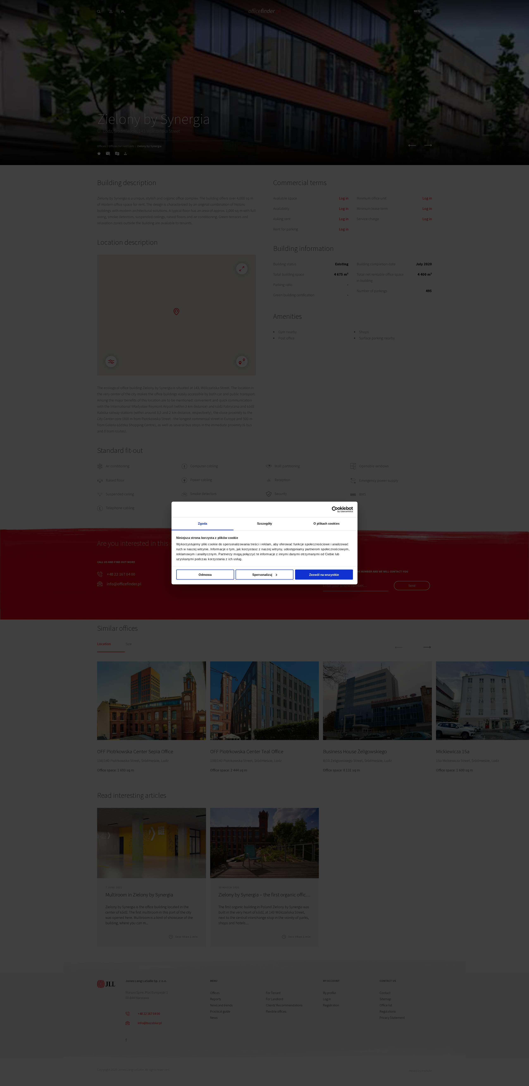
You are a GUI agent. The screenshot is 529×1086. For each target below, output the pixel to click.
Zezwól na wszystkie (324, 574)
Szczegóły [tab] (264, 523)
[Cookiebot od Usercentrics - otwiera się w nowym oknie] (335, 509)
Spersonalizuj (262, 574)
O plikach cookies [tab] (326, 523)
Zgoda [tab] (202, 523)
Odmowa (205, 574)
